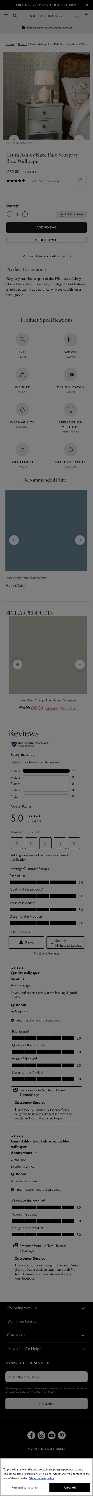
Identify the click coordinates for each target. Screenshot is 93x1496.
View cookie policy (41, 1478)
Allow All (70, 1487)
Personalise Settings (25, 1487)
